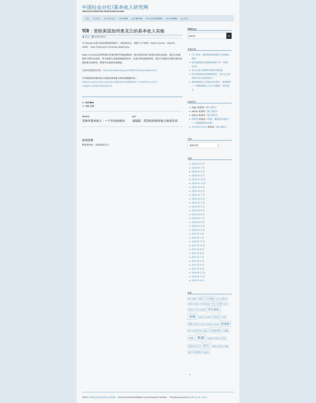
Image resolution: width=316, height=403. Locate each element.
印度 (220, 303)
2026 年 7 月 (198, 167)
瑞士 (206, 330)
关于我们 (96, 18)
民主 (202, 324)
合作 (226, 304)
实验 (87, 105)
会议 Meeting (137, 18)
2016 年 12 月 (198, 272)
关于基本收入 (110, 18)
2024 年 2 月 (198, 206)
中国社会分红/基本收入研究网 (115, 6)
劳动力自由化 (205, 304)
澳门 (189, 331)
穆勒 (226, 330)
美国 (92, 105)
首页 (87, 18)
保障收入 (224, 299)
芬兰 (206, 345)
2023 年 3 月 (198, 230)
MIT (189, 299)
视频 (226, 346)
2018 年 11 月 (198, 241)
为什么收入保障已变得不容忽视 (207, 70)
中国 (200, 298)
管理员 (87, 37)
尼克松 (209, 317)
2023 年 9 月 (198, 210)
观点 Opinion (171, 18)
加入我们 (184, 18)
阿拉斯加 (197, 352)
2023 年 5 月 (198, 226)
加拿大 (197, 304)
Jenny (204, 397)
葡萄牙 (215, 346)
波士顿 (216, 324)
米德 (191, 338)
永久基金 (209, 324)
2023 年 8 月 (198, 214)
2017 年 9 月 (198, 249)
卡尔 (213, 303)
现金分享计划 (197, 331)
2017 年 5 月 (198, 261)
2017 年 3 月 (198, 269)
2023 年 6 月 (198, 222)
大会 (197, 310)
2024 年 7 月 (198, 195)
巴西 (224, 317)
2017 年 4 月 (198, 265)
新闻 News (123, 18)
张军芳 (195, 119)
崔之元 (216, 316)
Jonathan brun (199, 126)
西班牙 (221, 346)
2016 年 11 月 (198, 276)
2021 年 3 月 (198, 233)
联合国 (217, 338)
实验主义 (201, 317)
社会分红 (216, 330)
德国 (190, 324)
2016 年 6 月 (198, 280)
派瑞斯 (225, 323)
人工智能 (209, 298)
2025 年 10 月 (199, 179)
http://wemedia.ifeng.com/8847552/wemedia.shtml (130, 70)
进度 (189, 352)
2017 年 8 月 (198, 253)
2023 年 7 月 (198, 218)
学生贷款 (213, 309)
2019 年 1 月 (198, 237)
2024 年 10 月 (199, 183)
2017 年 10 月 (198, 245)
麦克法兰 (206, 352)
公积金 (190, 304)
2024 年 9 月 (198, 187)
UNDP (194, 299)
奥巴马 (203, 310)
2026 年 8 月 (198, 164)
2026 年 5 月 (198, 171)
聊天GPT (210, 338)
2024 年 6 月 (198, 199)
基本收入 (191, 310)
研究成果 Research (154, 18)
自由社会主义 (194, 346)
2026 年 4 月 (198, 175)
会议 (218, 299)
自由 (223, 338)
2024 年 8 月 (198, 191)
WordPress (193, 397)
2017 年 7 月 (198, 257)
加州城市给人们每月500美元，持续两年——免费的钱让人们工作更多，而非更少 (211, 86)
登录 (106, 144)
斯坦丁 (197, 324)
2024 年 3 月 (198, 202)
